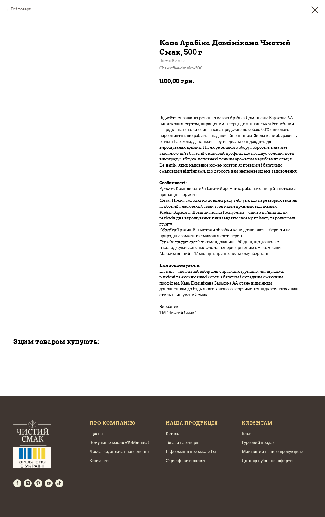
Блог (246, 433)
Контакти (99, 460)
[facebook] (17, 483)
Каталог (173, 433)
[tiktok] (59, 483)
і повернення (136, 451)
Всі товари (21, 9)
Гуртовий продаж (259, 442)
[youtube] (49, 483)
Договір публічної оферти (267, 460)
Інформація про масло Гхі (191, 451)
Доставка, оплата (106, 451)
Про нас (97, 433)
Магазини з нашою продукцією (272, 451)
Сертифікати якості (185, 460)
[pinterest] (38, 483)
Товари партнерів (182, 442)
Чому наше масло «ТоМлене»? (119, 442)
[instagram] (28, 483)
